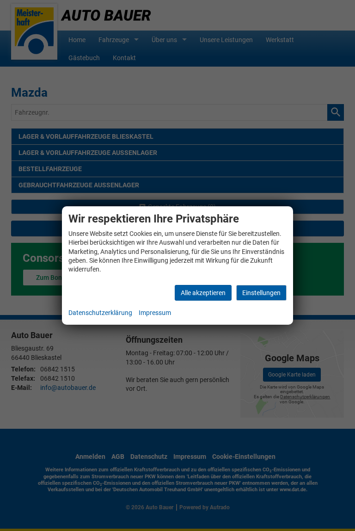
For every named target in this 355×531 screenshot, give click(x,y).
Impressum (155, 312)
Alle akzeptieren (203, 292)
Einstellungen (261, 292)
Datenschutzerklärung (100, 312)
